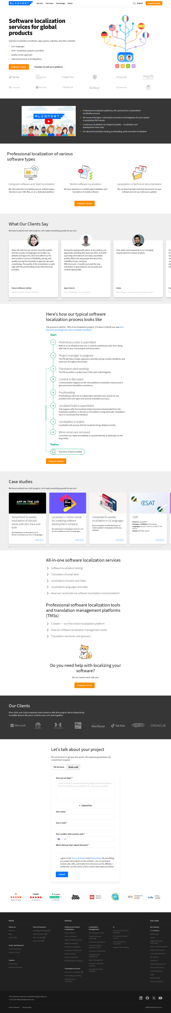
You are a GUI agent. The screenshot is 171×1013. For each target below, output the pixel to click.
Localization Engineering (97, 951)
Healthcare (154, 960)
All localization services (96, 933)
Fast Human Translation (73, 972)
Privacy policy (27, 1007)
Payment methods (15, 949)
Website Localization (71, 943)
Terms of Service (79, 858)
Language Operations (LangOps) (96, 970)
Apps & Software (70, 933)
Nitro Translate (38, 937)
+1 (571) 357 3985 (14, 999)
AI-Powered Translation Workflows (121, 931)
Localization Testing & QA (73, 950)
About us (12, 930)
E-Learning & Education (158, 953)
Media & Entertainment (158, 964)
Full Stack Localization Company (96, 964)
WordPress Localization (72, 947)
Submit (62, 874)
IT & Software (154, 930)
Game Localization (71, 936)
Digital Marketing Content (73, 940)
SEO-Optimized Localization (74, 961)
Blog (10, 934)
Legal (152, 974)
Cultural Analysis (70, 954)
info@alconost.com (27, 999)
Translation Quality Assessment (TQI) (95, 946)
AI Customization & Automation (119, 943)
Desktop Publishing (71, 957)
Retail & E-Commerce (157, 950)
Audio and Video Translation (70, 980)
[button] (59, 839)
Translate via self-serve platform (48, 67)
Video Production (39, 934)
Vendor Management (96, 960)
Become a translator (15, 967)
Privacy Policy (95, 858)
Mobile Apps (154, 934)
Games (152, 937)
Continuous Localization (97, 942)
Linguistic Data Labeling (121, 947)
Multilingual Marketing (40, 930)
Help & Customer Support (159, 947)
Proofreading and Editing (73, 976)
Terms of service (14, 1007)
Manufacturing (155, 978)
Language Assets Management (94, 955)
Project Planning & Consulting (95, 937)
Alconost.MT (37, 941)
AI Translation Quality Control (120, 937)
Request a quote (14, 952)
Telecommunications (157, 967)
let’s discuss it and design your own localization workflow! (85, 328)
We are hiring (13, 964)
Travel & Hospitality (156, 981)
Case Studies (13, 937)
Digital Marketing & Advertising (156, 942)
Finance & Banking (156, 971)
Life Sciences (154, 957)
